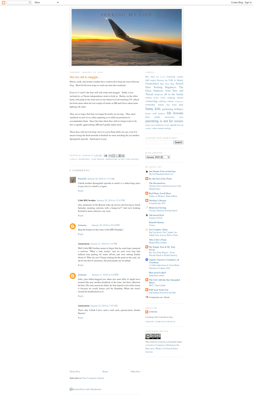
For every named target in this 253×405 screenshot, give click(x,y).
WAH (167, 90)
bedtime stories (152, 97)
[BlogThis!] (113, 155)
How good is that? (157, 272)
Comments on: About (159, 297)
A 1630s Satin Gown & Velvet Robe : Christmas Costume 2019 (164, 266)
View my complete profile (160, 322)
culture (170, 101)
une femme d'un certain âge (162, 171)
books (163, 97)
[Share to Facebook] (120, 155)
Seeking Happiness (165, 87)
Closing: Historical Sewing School (163, 210)
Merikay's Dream (157, 200)
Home (105, 371)
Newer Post (75, 371)
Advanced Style (156, 215)
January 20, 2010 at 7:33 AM (100, 178)
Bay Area (150, 76)
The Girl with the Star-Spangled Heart (164, 281)
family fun (164, 104)
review (167, 125)
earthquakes (179, 101)
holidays (178, 109)
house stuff (151, 113)
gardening (167, 109)
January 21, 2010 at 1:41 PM (104, 243)
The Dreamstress (157, 183)
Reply (81, 190)
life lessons (175, 112)
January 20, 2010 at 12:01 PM (111, 200)
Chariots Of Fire (155, 217)
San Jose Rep (167, 83)
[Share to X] (116, 155)
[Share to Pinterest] (123, 155)
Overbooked (152, 83)
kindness (161, 113)
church (180, 97)
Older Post (135, 371)
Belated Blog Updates (158, 242)
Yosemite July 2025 (157, 203)
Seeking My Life (126, 14)
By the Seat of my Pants (160, 178)
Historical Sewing (157, 207)
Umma (152, 225)
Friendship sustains (175, 76)
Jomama (82, 225)
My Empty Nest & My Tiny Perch (162, 248)
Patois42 (82, 178)
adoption (159, 94)
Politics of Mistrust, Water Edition (163, 196)
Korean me (162, 80)
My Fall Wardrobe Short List (161, 174)
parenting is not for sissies (122, 159)
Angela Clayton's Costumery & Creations (164, 261)
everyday (84, 159)
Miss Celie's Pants (157, 239)
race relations (157, 124)
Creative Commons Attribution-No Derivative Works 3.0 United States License (162, 348)
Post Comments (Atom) (93, 378)
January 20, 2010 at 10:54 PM (106, 225)
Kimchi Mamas (156, 222)
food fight (177, 104)
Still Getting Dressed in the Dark (162, 292)
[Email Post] (105, 155)
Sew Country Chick (158, 229)
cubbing (162, 101)
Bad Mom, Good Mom (160, 193)
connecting (151, 101)
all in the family (173, 94)
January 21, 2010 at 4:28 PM (105, 274)
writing (167, 128)
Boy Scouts (160, 77)
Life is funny (176, 80)
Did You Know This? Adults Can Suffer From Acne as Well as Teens (163, 233)
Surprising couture (156, 275)
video (154, 128)
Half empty (150, 80)
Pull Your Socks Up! (158, 289)
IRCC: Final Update (157, 285)
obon (181, 117)
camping (171, 97)
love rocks (97, 159)
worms (161, 128)
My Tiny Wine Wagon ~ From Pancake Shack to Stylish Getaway (163, 254)
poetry (148, 125)
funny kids (153, 108)
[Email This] (110, 155)
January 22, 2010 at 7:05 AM (104, 305)
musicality (170, 117)
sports (173, 124)
